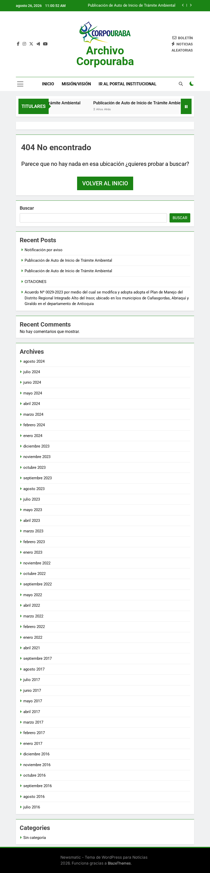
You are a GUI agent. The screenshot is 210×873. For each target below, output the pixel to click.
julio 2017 (31, 679)
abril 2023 (31, 520)
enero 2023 (32, 552)
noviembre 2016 (36, 765)
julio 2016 (31, 807)
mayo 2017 (32, 701)
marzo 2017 (33, 722)
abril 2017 (31, 711)
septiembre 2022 (37, 584)
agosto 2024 (34, 361)
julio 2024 (31, 372)
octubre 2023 (34, 467)
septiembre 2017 (37, 658)
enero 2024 (32, 435)
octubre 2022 (34, 573)
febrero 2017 (34, 732)
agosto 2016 (34, 796)
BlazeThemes (119, 863)
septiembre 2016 (37, 786)
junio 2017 (32, 690)
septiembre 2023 (37, 478)
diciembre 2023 (36, 446)
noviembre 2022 (36, 563)
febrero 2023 (34, 542)
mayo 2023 (32, 509)
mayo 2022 (32, 595)
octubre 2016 (34, 775)
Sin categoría (34, 837)
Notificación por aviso (43, 250)
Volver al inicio (105, 183)
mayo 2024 (32, 393)
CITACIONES (35, 281)
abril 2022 (31, 605)
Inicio (48, 84)
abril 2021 (31, 648)
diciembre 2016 (36, 754)
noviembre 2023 (36, 456)
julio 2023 (31, 499)
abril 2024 (31, 403)
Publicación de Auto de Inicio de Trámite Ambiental (131, 6)
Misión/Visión (76, 84)
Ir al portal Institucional (127, 84)
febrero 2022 (34, 626)
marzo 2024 (33, 414)
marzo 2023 (33, 531)
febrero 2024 (34, 425)
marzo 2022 (33, 616)
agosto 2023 (34, 488)
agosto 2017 (34, 669)
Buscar (27, 208)
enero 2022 (32, 637)
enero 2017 (32, 743)
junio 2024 (32, 382)
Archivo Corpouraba (105, 56)
